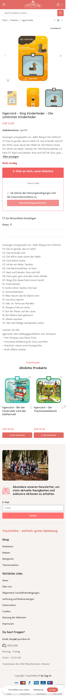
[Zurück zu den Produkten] (58, 20)
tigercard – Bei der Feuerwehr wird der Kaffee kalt (14, 411)
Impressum (8, 623)
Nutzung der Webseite (14, 617)
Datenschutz (9, 605)
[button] (5, 56)
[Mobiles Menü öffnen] (4, 5)
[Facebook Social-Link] (11, 225)
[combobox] (33, 13)
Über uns (7, 586)
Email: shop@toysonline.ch (16, 639)
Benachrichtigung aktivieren (33, 202)
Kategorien (8, 558)
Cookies (6, 611)
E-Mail (5, 502)
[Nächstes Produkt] (62, 20)
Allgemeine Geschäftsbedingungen (20, 592)
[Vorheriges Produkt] (54, 20)
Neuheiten (7, 546)
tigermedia (27, 20)
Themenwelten (10, 565)
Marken (15, 20)
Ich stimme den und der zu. (31, 195)
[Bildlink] (25, 465)
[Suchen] (60, 13)
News (5, 580)
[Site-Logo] (33, 4)
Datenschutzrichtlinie (22, 196)
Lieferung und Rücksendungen (18, 599)
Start (5, 20)
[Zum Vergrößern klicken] (8, 80)
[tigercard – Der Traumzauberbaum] (49, 389)
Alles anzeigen (11, 156)
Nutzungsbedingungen (39, 193)
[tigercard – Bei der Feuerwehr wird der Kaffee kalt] (17, 389)
